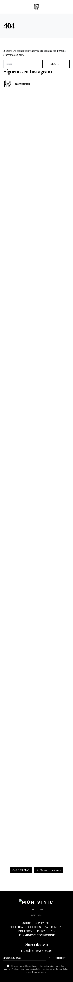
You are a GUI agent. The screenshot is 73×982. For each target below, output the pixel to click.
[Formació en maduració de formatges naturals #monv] (36, 459)
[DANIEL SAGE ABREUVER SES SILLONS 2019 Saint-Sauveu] (36, 265)
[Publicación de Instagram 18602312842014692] (36, 342)
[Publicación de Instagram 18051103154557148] (36, 691)
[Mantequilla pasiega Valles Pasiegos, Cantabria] (36, 110)
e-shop (26, 923)
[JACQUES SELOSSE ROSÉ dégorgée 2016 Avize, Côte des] (36, 652)
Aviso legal (54, 927)
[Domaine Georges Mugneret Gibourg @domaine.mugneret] (36, 497)
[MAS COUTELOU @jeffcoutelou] (36, 729)
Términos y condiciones (37, 935)
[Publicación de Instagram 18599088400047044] (36, 613)
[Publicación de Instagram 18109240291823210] (36, 381)
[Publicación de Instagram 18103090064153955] (36, 420)
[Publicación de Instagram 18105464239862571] (36, 575)
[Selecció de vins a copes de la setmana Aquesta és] (36, 304)
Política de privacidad (36, 931)
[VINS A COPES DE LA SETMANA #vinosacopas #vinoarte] (36, 807)
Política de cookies (25, 927)
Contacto (42, 923)
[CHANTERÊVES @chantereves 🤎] (36, 845)
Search (56, 64)
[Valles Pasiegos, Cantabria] (36, 149)
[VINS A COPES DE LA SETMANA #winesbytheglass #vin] (36, 536)
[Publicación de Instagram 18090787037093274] (36, 768)
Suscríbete (58, 958)
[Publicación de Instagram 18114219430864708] (36, 226)
